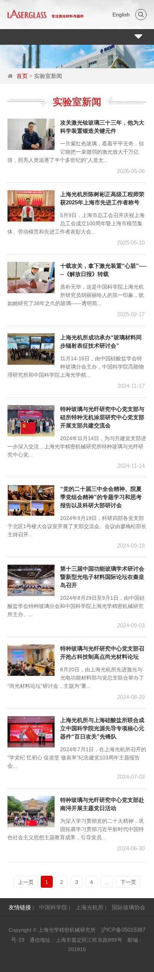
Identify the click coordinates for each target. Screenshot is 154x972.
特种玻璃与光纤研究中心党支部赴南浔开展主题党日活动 (102, 804)
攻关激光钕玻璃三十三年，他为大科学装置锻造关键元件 (102, 126)
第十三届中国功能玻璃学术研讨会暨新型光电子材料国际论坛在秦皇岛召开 (102, 576)
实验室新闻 (48, 76)
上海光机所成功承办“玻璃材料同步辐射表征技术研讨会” (101, 341)
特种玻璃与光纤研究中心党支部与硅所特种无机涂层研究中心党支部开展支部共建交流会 (102, 417)
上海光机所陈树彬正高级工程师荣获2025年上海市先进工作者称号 (102, 198)
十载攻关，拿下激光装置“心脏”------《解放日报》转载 (103, 270)
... (107, 882)
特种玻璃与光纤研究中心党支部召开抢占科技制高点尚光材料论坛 (102, 652)
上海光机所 (90, 907)
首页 (22, 76)
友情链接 (20, 907)
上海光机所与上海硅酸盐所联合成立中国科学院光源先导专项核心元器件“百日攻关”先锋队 (102, 728)
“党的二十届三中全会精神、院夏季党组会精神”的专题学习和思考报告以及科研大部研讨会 (101, 497)
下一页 (128, 882)
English (121, 15)
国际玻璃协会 (128, 907)
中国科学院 (53, 907)
